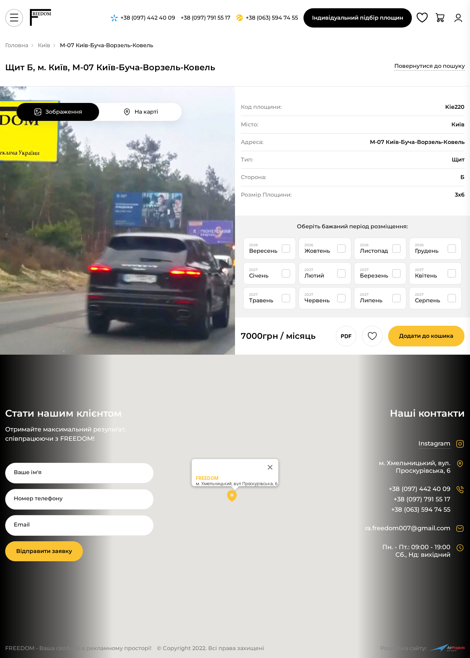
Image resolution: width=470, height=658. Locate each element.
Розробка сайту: (403, 648)
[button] (235, 498)
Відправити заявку (44, 551)
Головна (16, 45)
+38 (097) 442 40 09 (419, 489)
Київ (44, 45)
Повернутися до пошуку (429, 66)
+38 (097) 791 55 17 (422, 499)
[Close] (270, 467)
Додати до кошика (426, 336)
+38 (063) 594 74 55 (420, 509)
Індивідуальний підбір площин (357, 17)
